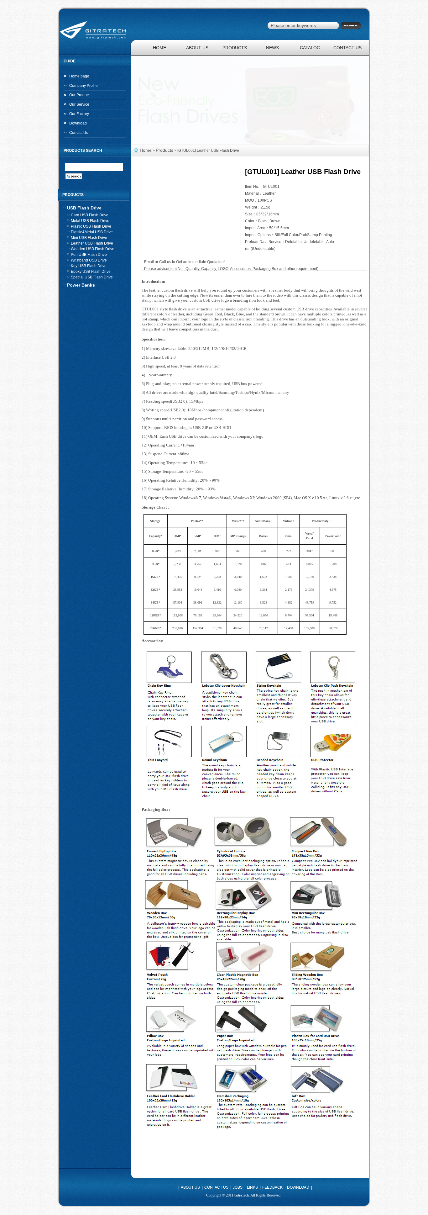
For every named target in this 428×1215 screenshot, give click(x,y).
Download (78, 123)
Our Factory (79, 114)
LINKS (252, 1187)
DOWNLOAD (298, 1187)
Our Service (79, 104)
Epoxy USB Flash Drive (91, 271)
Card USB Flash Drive (89, 215)
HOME (159, 47)
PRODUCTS (234, 47)
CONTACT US (347, 47)
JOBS (238, 1187)
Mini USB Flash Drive (89, 237)
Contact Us (78, 132)
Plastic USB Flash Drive (91, 226)
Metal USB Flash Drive (90, 221)
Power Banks (81, 285)
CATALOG (310, 47)
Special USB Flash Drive (92, 277)
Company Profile (83, 85)
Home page (79, 76)
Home (146, 150)
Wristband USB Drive (89, 260)
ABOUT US (197, 47)
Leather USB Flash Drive (92, 243)
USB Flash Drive (84, 207)
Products (164, 150)
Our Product (79, 95)
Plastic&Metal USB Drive (92, 232)
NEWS (272, 47)
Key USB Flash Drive (89, 266)
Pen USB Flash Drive (89, 254)
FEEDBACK (272, 1187)
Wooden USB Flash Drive (92, 249)
